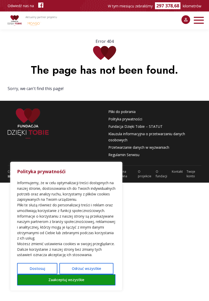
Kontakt (177, 171)
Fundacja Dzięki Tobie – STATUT (135, 126)
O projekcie (144, 173)
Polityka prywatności (125, 119)
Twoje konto (191, 173)
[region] (66, 226)
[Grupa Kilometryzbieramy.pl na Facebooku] (41, 5)
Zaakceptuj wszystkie (66, 279)
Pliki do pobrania (122, 111)
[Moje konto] (185, 19)
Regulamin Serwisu (123, 154)
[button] (199, 20)
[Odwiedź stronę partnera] (34, 24)
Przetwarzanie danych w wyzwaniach (138, 147)
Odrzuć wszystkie (86, 268)
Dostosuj (37, 268)
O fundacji (161, 173)
